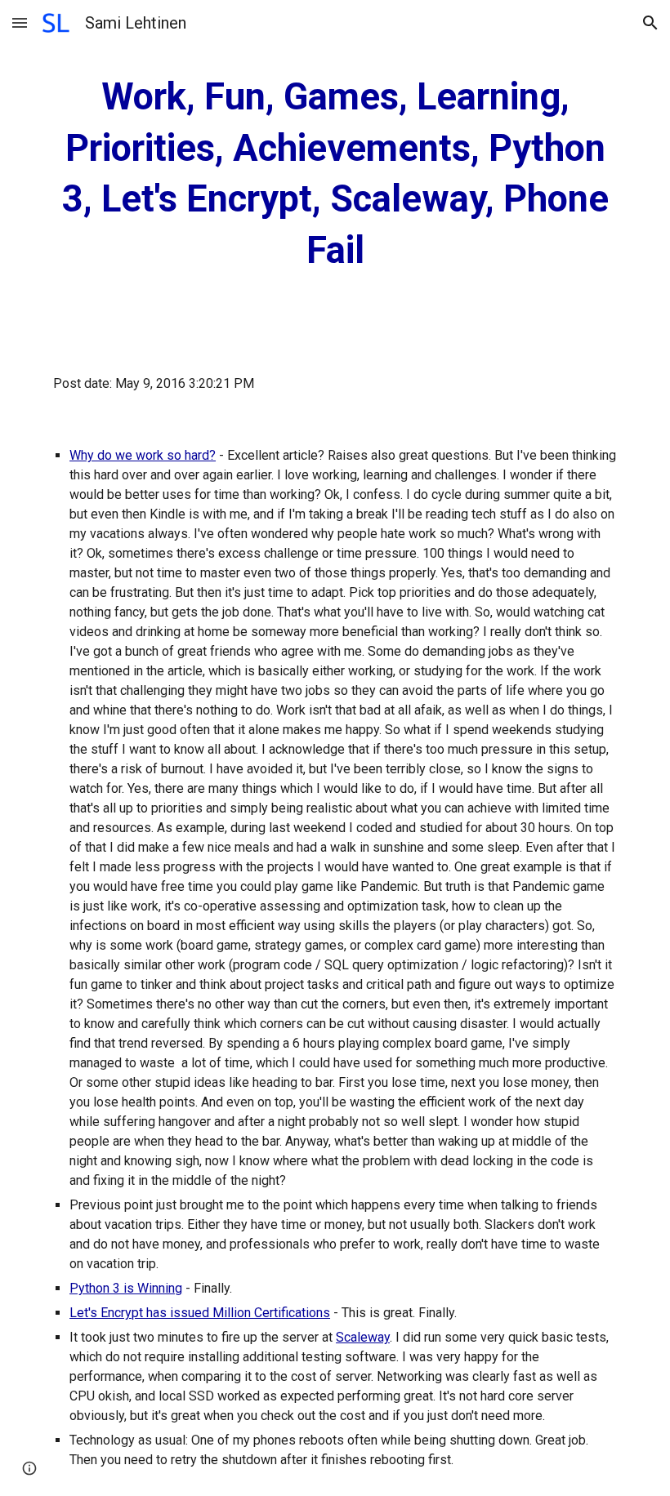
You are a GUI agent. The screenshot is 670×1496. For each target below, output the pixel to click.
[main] (335, 174)
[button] (19, 22)
